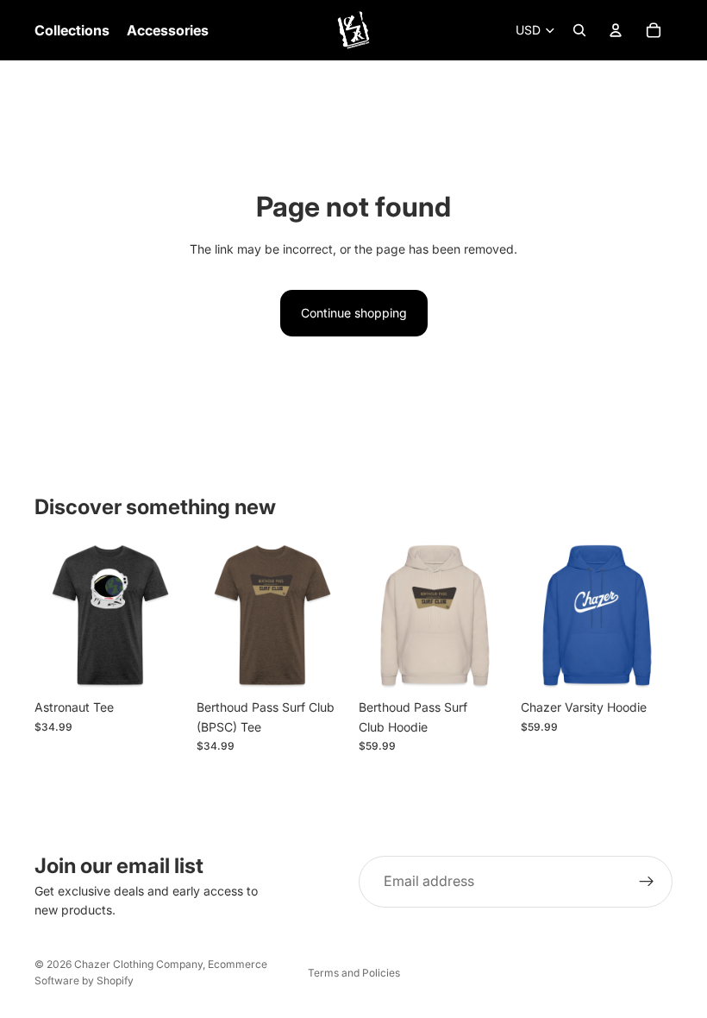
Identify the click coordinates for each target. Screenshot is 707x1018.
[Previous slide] (53, 615)
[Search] (579, 30)
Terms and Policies (354, 972)
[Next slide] (167, 615)
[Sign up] (647, 882)
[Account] (616, 30)
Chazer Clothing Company (138, 964)
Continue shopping (354, 312)
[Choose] (159, 664)
